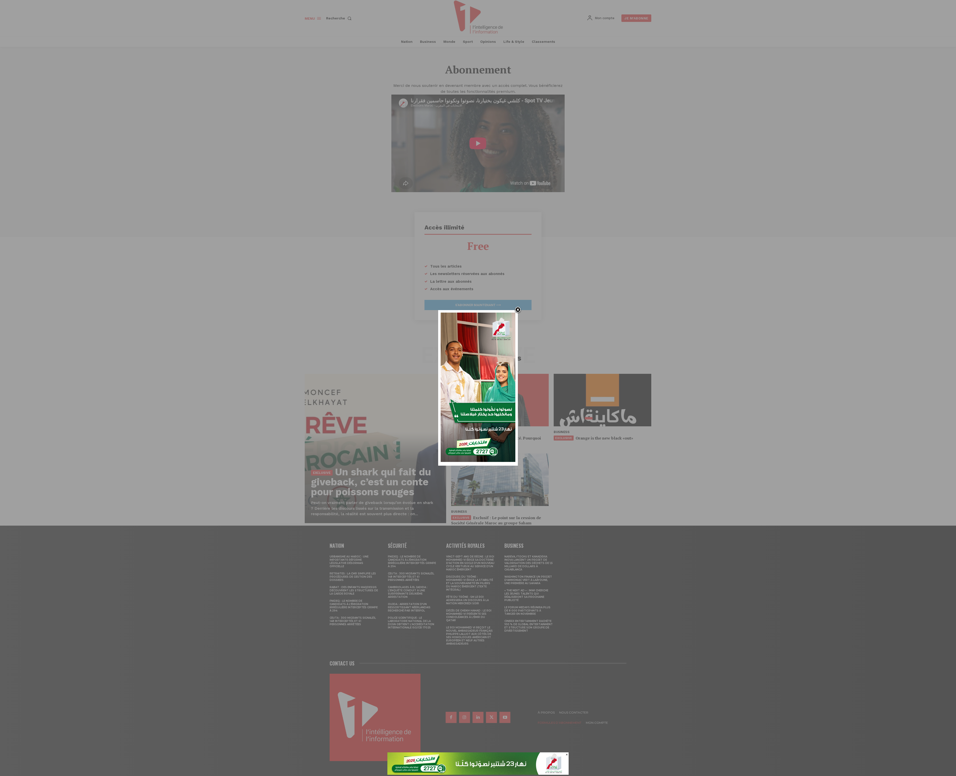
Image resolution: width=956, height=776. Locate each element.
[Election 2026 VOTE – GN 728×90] (478, 773)
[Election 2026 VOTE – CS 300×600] (478, 460)
